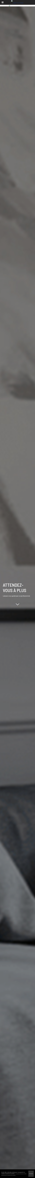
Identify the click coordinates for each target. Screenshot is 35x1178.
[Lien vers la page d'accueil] (17, 2)
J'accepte (31, 1173)
